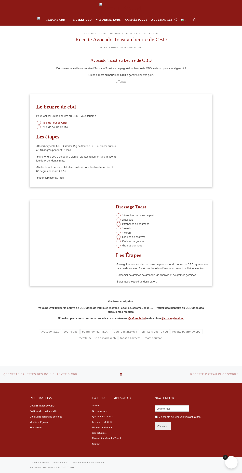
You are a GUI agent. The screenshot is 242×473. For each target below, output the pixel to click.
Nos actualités (99, 432)
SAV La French (111, 47)
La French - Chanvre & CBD (53, 462)
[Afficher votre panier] (194, 20)
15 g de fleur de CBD (54, 122)
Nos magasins (99, 411)
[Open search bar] (176, 19)
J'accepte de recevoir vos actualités (180, 417)
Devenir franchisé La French (106, 438)
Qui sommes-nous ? (102, 416)
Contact (96, 443)
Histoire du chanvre (102, 427)
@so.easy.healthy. (172, 318)
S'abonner (162, 426)
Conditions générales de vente (46, 416)
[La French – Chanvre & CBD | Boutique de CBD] (121, 6)
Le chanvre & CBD (102, 421)
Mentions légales (39, 422)
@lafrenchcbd (137, 318)
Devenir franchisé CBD (42, 405)
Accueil (96, 405)
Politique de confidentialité (43, 411)
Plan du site (36, 427)
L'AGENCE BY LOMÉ (66, 467)
